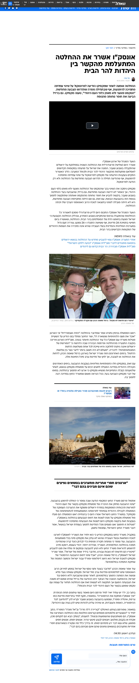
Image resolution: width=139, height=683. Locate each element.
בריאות (59, 2)
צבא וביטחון (105, 8)
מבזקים (115, 8)
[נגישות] (3, 3)
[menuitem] (104, 3)
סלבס (81, 2)
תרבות (89, 2)
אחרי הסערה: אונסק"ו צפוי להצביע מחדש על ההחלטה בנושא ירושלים (98, 240)
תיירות (50, 2)
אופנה (32, 2)
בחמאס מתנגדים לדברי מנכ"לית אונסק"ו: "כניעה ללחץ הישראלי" (101, 243)
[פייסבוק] (5, 8)
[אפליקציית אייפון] (13, 8)
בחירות (97, 2)
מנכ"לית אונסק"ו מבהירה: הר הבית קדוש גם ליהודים (107, 246)
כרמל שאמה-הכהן (116, 638)
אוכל (67, 2)
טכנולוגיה (41, 2)
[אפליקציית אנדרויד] (16, 8)
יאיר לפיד (104, 638)
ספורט (106, 2)
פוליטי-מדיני (81, 8)
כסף (74, 2)
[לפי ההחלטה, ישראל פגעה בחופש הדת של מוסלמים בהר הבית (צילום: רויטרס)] (92, 438)
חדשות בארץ (93, 8)
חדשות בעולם (69, 8)
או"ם (127, 638)
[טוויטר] (9, 8)
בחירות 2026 (56, 8)
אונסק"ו (132, 638)
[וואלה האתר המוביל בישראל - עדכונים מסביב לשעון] (120, 3)
